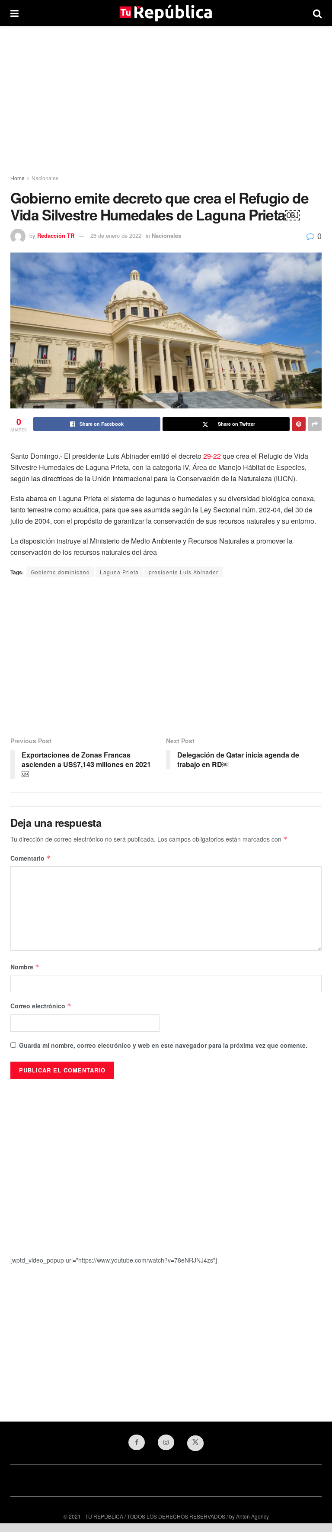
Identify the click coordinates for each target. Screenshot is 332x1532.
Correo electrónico (40, 1005)
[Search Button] (317, 13)
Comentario (30, 858)
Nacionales (45, 177)
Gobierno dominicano (60, 572)
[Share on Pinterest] (299, 424)
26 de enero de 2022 (115, 235)
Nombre (24, 966)
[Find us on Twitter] (195, 1443)
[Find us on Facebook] (136, 1442)
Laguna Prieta (119, 572)
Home (17, 177)
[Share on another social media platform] (315, 424)
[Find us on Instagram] (166, 1442)
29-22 (212, 456)
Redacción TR (55, 235)
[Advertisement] (166, 99)
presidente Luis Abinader (183, 572)
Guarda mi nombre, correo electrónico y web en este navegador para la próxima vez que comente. (163, 1045)
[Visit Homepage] (165, 13)
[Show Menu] (14, 13)
